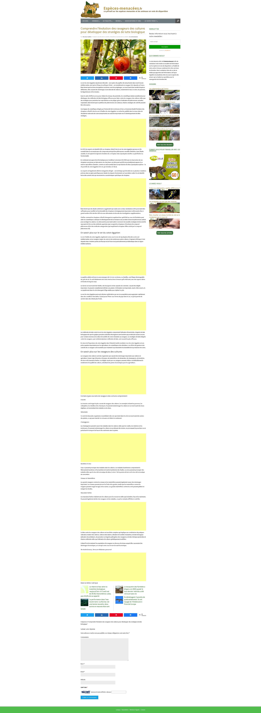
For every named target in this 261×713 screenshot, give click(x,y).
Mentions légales (135, 710)
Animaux (95, 21)
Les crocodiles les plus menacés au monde (164, 116)
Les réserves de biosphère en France (162, 102)
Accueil (85, 21)
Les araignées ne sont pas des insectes (162, 202)
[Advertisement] (113, 133)
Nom (82, 664)
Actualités (107, 21)
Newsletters (125, 710)
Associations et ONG (133, 21)
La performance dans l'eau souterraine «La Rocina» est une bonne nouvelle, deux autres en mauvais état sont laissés (95, 604)
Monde (118, 21)
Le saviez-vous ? (150, 21)
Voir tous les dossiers (164, 144)
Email (82, 671)
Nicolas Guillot (87, 37)
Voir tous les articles (164, 233)
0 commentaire (133, 37)
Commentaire (85, 637)
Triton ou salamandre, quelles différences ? (164, 188)
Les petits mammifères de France (161, 129)
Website (83, 679)
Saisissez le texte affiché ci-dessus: (101, 692)
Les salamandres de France (158, 89)
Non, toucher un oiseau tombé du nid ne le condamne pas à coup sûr (164, 216)
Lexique (118, 710)
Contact (143, 710)
